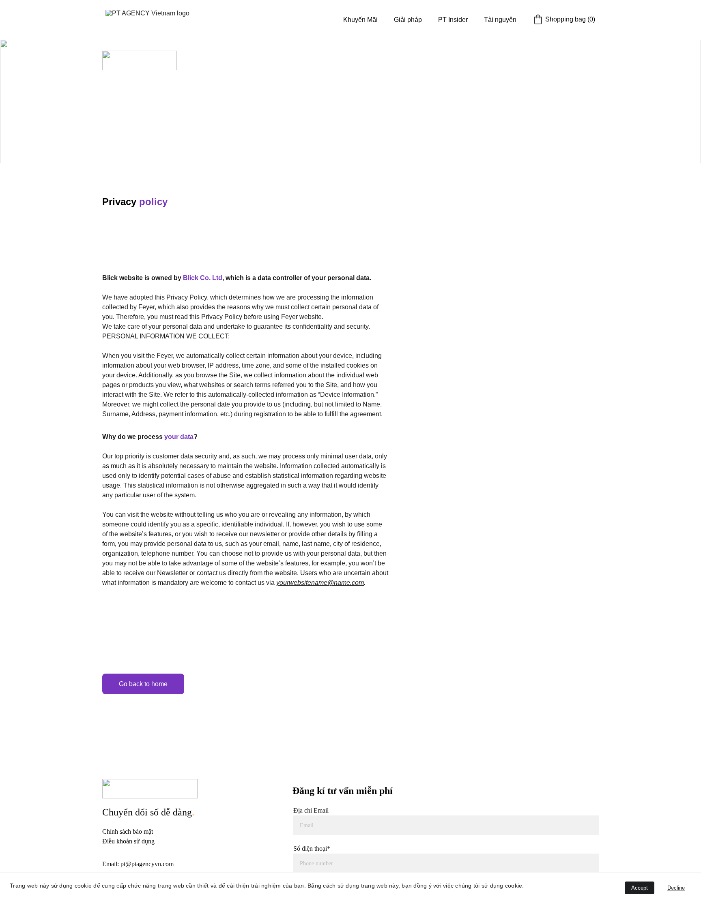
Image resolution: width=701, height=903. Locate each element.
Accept (639, 888)
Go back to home (143, 683)
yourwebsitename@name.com (320, 582)
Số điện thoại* (311, 848)
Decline (676, 888)
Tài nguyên (500, 19)
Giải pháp (408, 19)
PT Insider (453, 19)
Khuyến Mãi (360, 19)
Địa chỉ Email (311, 810)
